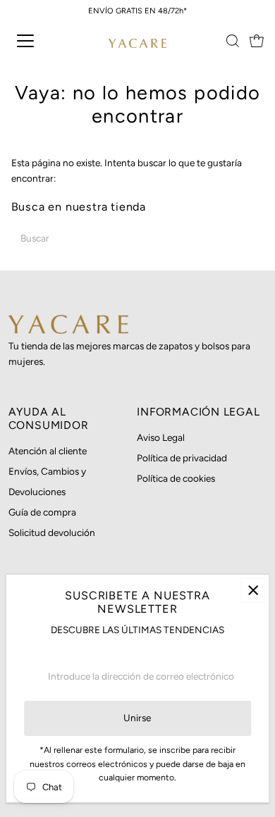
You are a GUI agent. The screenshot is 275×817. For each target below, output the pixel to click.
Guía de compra (42, 512)
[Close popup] (252, 590)
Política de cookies (176, 478)
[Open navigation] (37, 40)
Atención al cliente (47, 450)
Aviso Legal (161, 437)
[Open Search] (232, 41)
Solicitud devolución (51, 532)
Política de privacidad (182, 457)
